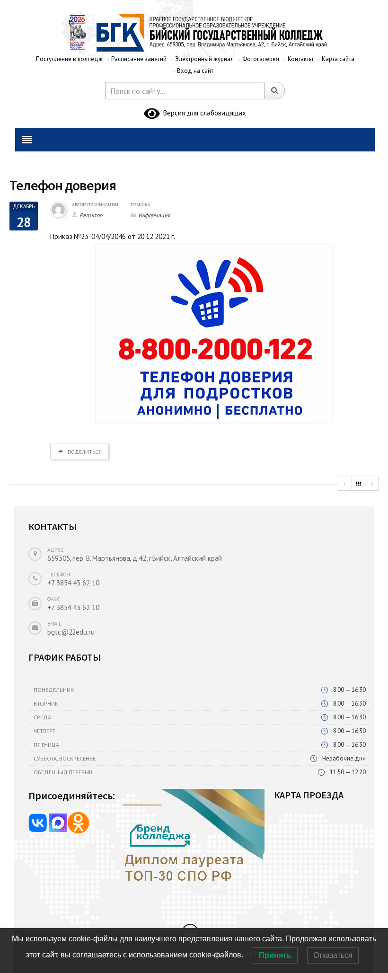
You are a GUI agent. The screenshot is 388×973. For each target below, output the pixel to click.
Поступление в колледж (69, 59)
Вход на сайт (195, 71)
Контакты (300, 59)
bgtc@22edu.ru (71, 632)
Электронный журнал (204, 59)
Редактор (90, 215)
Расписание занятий (139, 59)
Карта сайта (338, 59)
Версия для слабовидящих (202, 112)
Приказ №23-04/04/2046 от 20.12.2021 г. (112, 236)
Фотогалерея (260, 59)
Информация (154, 215)
